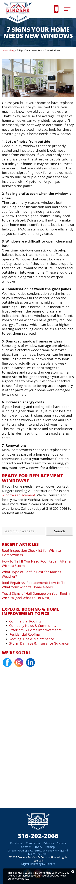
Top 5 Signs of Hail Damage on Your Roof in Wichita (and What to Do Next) (36, 595)
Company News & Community (32, 625)
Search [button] (59, 531)
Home (5, 50)
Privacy (38, 847)
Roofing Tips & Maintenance (31, 639)
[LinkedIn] (30, 662)
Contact (26, 847)
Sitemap (50, 847)
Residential (16, 843)
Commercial (33, 843)
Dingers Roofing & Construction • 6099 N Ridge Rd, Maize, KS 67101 (38, 852)
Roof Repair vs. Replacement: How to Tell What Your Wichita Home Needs (34, 584)
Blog (12, 50)
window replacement (18, 495)
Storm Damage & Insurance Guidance (39, 643)
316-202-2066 (38, 836)
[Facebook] (7, 662)
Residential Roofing (24, 634)
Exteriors (48, 843)
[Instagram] (18, 662)
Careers (61, 843)
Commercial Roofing (25, 621)
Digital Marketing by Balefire (38, 864)
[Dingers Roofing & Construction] (19, 21)
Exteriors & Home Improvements (35, 630)
